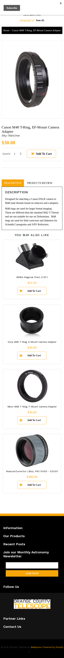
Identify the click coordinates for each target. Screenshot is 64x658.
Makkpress (36, 647)
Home (6, 30)
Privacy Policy (19, 651)
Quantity (6, 154)
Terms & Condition (41, 651)
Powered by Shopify (52, 647)
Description (12, 183)
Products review (39, 183)
